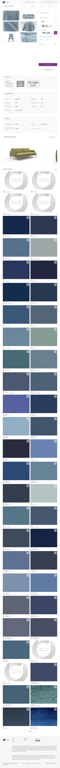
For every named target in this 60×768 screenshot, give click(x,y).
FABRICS (29, 2)
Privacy (33, 763)
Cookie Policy (28, 763)
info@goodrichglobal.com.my (51, 763)
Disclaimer (38, 763)
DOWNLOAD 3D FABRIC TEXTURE (48, 70)
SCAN (42, 2)
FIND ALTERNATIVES (48, 64)
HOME (26, 2)
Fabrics (25, 740)
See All (55, 169)
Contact (33, 2)
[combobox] (50, 13)
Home (13, 740)
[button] (51, 2)
